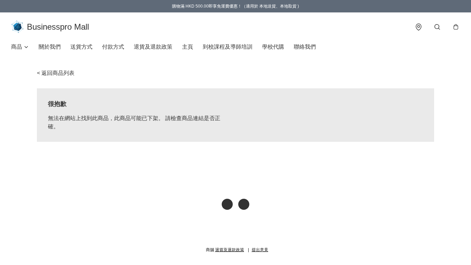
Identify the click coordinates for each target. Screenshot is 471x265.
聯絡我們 (305, 47)
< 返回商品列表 (55, 73)
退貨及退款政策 (153, 47)
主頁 (187, 47)
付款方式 (113, 47)
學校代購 (273, 47)
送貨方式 (81, 47)
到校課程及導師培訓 (227, 47)
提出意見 (260, 249)
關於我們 (50, 47)
